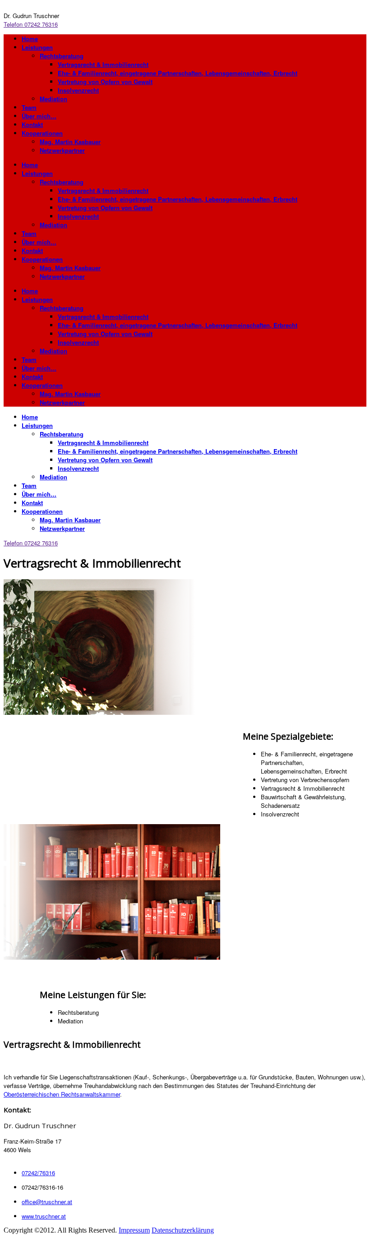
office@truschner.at (47, 1201)
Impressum (134, 1230)
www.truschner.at (44, 1216)
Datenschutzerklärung (183, 1230)
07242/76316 (38, 1172)
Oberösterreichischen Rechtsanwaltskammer (62, 1094)
